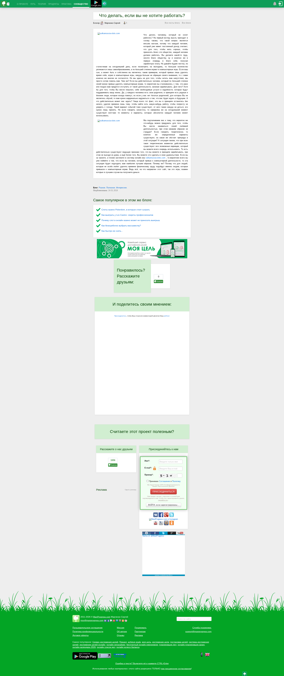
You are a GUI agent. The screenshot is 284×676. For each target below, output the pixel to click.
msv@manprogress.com (91, 620)
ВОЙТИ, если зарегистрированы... (163, 505)
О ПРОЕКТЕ (22, 4)
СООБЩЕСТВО (81, 4)
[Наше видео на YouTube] (156, 524)
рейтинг (167, 316)
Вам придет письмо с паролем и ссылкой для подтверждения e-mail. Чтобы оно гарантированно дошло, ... (164, 498)
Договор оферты (80, 635)
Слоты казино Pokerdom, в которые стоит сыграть (125, 209)
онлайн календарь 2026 (84, 647)
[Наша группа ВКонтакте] (156, 516)
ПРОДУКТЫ (53, 4)
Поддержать (140, 627)
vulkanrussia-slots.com (156, 158)
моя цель (146, 642)
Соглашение (164, 481)
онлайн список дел (106, 647)
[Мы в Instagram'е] (163, 519)
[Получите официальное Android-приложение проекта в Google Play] (96, 4)
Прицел (123, 642)
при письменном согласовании (176, 668)
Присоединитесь (120, 316)
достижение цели (160, 642)
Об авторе (122, 631)
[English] (207, 656)
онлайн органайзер (115, 644)
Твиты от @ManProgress (153, 536)
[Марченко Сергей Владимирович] (126, 620)
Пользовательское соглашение (87, 627)
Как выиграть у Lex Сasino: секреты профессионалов (127, 215)
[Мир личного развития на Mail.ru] (166, 524)
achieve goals (134, 642)
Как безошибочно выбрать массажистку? (121, 225)
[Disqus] (142, 376)
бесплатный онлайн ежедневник (142, 644)
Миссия (120, 627)
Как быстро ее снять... (112, 231)
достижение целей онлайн (92, 644)
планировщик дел (167, 644)
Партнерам (140, 631)
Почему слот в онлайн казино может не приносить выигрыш (130, 220)
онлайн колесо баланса (127, 647)
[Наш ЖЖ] (161, 524)
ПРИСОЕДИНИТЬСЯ (164, 491)
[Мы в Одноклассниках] (171, 524)
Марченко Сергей (112, 23)
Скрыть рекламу (130, 490)
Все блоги (186, 23)
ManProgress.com (101, 617)
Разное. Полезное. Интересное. (113, 188)
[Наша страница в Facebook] (161, 516)
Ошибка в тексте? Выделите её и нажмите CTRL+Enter (142, 663)
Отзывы (120, 635)
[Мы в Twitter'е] (171, 516)
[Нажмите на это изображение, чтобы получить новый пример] (168, 475)
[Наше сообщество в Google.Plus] (166, 516)
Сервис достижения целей (105, 642)
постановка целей (179, 642)
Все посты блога (172, 23)
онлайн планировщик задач (191, 644)
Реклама (139, 635)
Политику (176, 481)
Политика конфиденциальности (87, 631)
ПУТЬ (33, 4)
